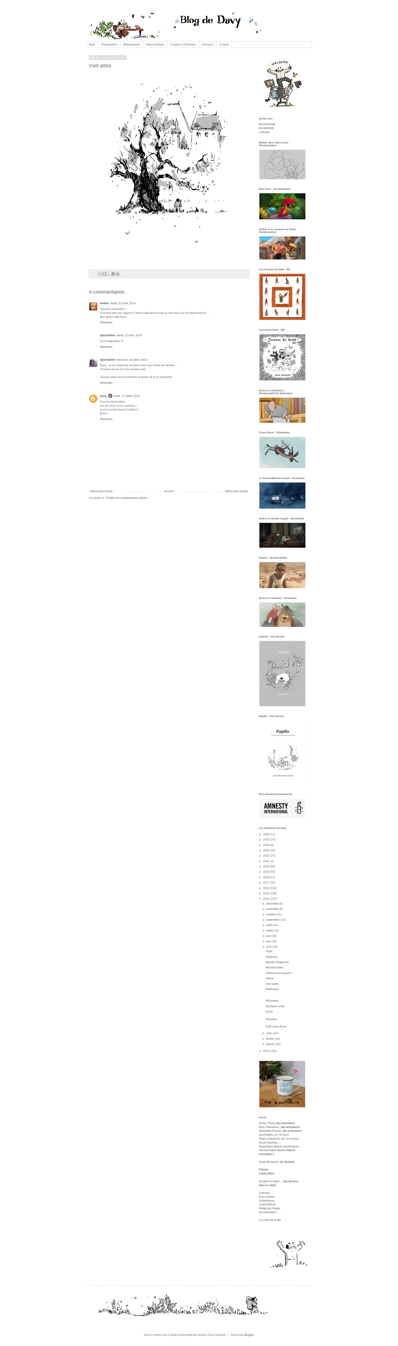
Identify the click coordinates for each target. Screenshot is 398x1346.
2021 (266, 861)
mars (269, 1033)
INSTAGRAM (267, 124)
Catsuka (264, 1192)
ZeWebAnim (266, 1200)
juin (269, 936)
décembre (273, 903)
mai (269, 941)
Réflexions (272, 989)
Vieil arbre (272, 984)
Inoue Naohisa (268, 1142)
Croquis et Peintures (183, 44)
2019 (266, 871)
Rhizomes (272, 1000)
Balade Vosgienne (277, 962)
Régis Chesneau (269, 1138)
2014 (266, 898)
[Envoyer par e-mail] (100, 273)
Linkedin (264, 132)
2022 (266, 855)
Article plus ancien (236, 491)
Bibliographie (131, 44)
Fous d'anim (266, 1196)
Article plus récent (101, 491)
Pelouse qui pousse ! (279, 973)
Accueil (168, 491)
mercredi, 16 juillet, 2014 (131, 359)
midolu (104, 303)
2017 (266, 882)
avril (269, 946)
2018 (266, 877)
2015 (266, 893)
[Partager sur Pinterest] (117, 273)
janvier (270, 1044)
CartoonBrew (267, 1204)
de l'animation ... (269, 1212)
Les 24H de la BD (270, 1220)
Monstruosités (274, 967)
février (270, 1038)
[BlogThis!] (104, 273)
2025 (266, 839)
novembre (273, 909)
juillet (270, 930)
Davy (103, 396)
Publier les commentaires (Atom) (126, 498)
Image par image (269, 1208)
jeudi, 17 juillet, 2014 (127, 396)
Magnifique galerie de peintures (279, 1146)
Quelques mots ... (276, 1006)
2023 (266, 850)
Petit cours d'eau (276, 1026)
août (269, 925)
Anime (270, 978)
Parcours (207, 44)
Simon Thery (267, 1123)
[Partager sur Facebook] (113, 273)
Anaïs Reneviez (269, 1162)
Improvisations (155, 44)
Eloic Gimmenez (269, 1127)
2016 (266, 888)
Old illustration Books (272, 1150)
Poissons (271, 1019)
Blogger (249, 1335)
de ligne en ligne (270, 1181)
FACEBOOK (266, 128)
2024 (266, 845)
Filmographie (109, 44)
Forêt (269, 951)
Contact (224, 44)
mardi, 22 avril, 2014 (123, 303)
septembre (273, 919)
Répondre (106, 322)
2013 (266, 1051)
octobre (271, 914)
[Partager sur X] (109, 273)
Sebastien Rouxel (270, 1130)
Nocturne (271, 957)
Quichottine (107, 335)
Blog (92, 44)
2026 (266, 834)
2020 (266, 866)
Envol (269, 1011)
